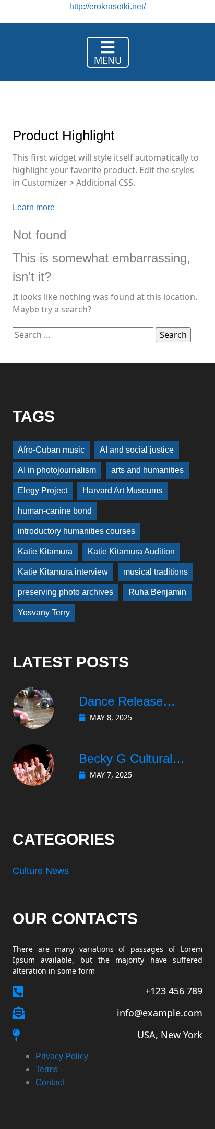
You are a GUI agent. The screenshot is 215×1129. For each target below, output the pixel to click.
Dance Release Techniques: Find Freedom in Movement (125, 702)
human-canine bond (55, 510)
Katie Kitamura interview (63, 571)
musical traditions (155, 571)
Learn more (34, 207)
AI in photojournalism (57, 470)
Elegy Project (42, 490)
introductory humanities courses (76, 531)
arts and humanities (147, 470)
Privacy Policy (61, 1056)
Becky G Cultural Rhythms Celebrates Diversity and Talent (135, 759)
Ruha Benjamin (157, 592)
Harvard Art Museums (122, 490)
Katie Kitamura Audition (131, 551)
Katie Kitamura (45, 551)
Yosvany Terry (44, 612)
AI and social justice (137, 449)
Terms (46, 1069)
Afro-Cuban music (51, 449)
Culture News (41, 871)
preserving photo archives (65, 592)
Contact (49, 1082)
